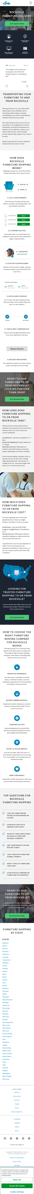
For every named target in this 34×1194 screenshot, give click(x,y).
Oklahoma (5, 1042)
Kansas (4, 985)
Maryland (5, 997)
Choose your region (16, 1144)
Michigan (5, 1002)
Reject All (17, 1180)
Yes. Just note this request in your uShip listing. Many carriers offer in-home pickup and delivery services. (19, 816)
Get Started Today (17, 916)
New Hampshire (7, 1022)
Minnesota (5, 1005)
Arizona (5, 948)
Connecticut (6, 960)
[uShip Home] (6, 3)
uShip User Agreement (17, 1157)
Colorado (5, 957)
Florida (4, 965)
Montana (5, 1014)
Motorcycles (17, 1096)
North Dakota (7, 1036)
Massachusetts (7, 999)
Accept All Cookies (17, 1186)
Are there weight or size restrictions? (18, 846)
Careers (17, 1123)
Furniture (17, 1100)
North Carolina (7, 1034)
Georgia (5, 968)
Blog (17, 1131)
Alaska (4, 946)
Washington (6, 1073)
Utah (4, 1065)
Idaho (4, 974)
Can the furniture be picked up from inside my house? (18, 815)
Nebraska (5, 1016)
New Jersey (6, 1025)
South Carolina (7, 1053)
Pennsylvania (6, 1048)
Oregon (4, 1045)
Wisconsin (5, 1079)
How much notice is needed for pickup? (16, 826)
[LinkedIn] (29, 1138)
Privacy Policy (17, 1161)
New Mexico (6, 1028)
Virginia (5, 1070)
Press (17, 1127)
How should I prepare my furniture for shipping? (18, 874)
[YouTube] (23, 1138)
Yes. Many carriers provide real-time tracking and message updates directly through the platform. (19, 856)
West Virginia (6, 1076)
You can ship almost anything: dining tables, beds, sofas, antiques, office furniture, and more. (19, 866)
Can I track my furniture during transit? (18, 855)
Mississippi (6, 1008)
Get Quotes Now (17, 24)
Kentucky (5, 988)
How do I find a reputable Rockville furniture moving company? (19, 836)
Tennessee (5, 1059)
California (5, 954)
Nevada (5, 1019)
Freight (17, 1104)
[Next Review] (27, 86)
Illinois (4, 977)
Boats (17, 1108)
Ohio (4, 1039)
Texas (4, 1062)
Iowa (4, 982)
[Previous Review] (7, 86)
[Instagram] (11, 1138)
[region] (17, 1180)
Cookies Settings (17, 1192)
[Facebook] (4, 1138)
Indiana (4, 980)
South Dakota (6, 1056)
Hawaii (4, 971)
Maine (4, 994)
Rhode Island (6, 1051)
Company (17, 1119)
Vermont (5, 1068)
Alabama (5, 943)
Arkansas (5, 951)
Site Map (17, 1165)
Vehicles (17, 1092)
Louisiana (5, 991)
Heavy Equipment (17, 1112)
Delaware (5, 963)
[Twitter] (17, 1138)
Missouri (5, 1011)
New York (5, 1031)
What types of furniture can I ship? (18, 865)
